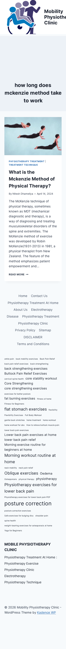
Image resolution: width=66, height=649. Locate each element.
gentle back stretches (14, 420)
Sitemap (45, 330)
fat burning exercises (19, 398)
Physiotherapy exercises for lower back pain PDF (27, 497)
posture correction (28, 503)
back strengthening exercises (25, 368)
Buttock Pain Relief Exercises (25, 373)
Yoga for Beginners (13, 530)
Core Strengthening (18, 383)
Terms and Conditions (33, 344)
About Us (20, 309)
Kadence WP (46, 612)
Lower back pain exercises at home (30, 435)
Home (23, 296)
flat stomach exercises (25, 409)
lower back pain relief (20, 440)
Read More (18, 274)
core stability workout (41, 378)
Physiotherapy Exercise (21, 563)
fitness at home (44, 399)
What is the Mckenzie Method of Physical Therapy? (32, 179)
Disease (13, 316)
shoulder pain (41, 516)
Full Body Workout (33, 415)
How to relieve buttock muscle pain (42, 425)
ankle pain (9, 359)
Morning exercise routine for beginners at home (25, 447)
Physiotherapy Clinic (33, 323)
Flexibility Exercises (13, 415)
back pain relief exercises (16, 364)
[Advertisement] (33, 54)
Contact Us (39, 296)
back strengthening (39, 364)
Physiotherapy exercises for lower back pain (30, 487)
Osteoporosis (10, 479)
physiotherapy (46, 479)
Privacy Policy (25, 330)
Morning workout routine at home (30, 458)
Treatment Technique (23, 164)
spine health (10, 520)
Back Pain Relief (47, 359)
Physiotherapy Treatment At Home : (30, 557)
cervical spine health (14, 379)
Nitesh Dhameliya (22, 193)
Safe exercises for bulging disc (19, 516)
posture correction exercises (17, 511)
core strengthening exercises (25, 388)
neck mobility (10, 468)
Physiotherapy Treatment (27, 161)
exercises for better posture (17, 394)
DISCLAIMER (33, 337)
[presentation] (33, 136)
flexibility (53, 410)
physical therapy (26, 479)
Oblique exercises (21, 473)
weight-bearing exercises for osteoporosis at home (28, 525)
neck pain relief (26, 468)
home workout (49, 420)
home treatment (34, 420)
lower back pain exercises (16, 430)
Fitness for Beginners (14, 404)
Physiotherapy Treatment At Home (33, 303)
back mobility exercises (27, 359)
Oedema (46, 473)
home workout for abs (14, 425)
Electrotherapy (41, 309)
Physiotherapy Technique (22, 582)
